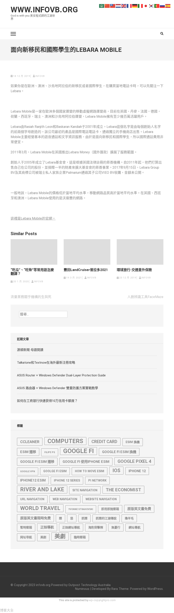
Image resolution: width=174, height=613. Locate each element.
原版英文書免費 (139, 509)
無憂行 (115, 527)
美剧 (43, 537)
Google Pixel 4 (134, 461)
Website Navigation (101, 499)
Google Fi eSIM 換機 (119, 452)
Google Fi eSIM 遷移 (37, 462)
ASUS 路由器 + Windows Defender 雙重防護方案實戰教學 (57, 388)
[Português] (157, 6)
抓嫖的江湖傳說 (106, 518)
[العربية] (102, 6)
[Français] (129, 6)
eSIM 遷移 (28, 452)
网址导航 (26, 537)
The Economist (123, 489)
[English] (124, 6)
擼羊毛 (129, 518)
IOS (116, 470)
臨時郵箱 (80, 537)
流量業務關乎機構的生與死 (31, 297)
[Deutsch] (135, 6)
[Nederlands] (118, 6)
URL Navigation (32, 499)
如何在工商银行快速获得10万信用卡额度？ (47, 401)
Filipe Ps (49, 452)
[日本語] (146, 6)
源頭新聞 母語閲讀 (30, 350)
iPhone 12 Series (67, 480)
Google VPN (27, 471)
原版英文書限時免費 (35, 518)
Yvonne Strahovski (81, 509)
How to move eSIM (89, 471)
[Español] (168, 6)
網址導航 (134, 527)
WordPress (155, 589)
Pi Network (97, 480)
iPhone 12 (137, 471)
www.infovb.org (44, 9)
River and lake (42, 489)
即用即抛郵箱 (110, 509)
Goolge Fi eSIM (55, 471)
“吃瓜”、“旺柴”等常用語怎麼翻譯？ (32, 272)
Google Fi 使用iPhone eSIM (86, 462)
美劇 (60, 536)
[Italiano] (140, 6)
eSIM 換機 (133, 442)
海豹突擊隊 (95, 527)
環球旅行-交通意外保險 (134, 270)
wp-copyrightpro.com (102, 600)
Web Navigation (65, 499)
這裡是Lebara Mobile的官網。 (33, 218)
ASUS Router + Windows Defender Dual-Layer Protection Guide (61, 375)
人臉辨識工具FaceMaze (145, 297)
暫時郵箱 (26, 527)
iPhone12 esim (33, 480)
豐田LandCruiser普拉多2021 (86, 270)
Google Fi (78, 451)
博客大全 (7, 610)
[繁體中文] (113, 6)
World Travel (40, 508)
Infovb (40, 76)
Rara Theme (120, 589)
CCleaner (29, 441)
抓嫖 (84, 518)
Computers (65, 441)
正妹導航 (47, 527)
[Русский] (162, 6)
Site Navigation (84, 490)
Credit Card (104, 441)
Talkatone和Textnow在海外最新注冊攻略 (46, 362)
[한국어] (151, 6)
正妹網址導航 (71, 527)
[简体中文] (107, 6)
